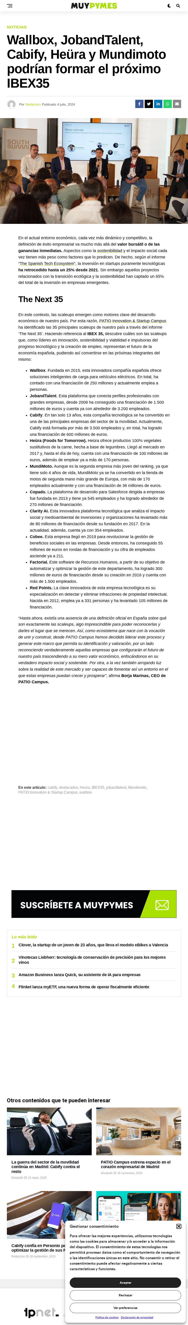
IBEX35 (98, 787)
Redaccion (33, 104)
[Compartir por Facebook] (139, 104)
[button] (179, 1226)
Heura (85, 787)
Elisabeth (17, 1177)
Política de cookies (107, 1317)
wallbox (85, 792)
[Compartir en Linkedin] (158, 104)
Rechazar (125, 1295)
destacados (68, 787)
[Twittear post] (149, 104)
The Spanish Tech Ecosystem (47, 263)
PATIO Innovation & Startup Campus (132, 321)
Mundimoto (137, 787)
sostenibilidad (109, 250)
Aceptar (125, 1282)
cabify (52, 787)
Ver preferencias (125, 1308)
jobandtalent (116, 787)
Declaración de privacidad (137, 1317)
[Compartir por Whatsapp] (167, 104)
